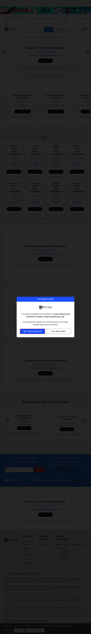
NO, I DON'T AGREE (58, 331)
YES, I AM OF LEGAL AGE (32, 331)
